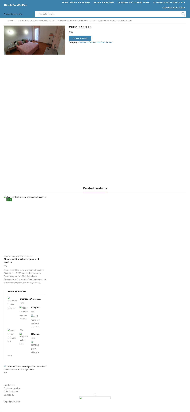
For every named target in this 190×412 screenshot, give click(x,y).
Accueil (11, 20)
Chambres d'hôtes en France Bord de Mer (36, 20)
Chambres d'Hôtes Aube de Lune (30, 299)
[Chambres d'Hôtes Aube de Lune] (12, 304)
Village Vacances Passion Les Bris (36, 307)
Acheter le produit (80, 38)
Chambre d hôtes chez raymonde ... (19, 369)
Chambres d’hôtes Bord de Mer (133, 3)
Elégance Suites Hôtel (36, 334)
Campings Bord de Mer (173, 8)
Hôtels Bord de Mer (104, 3)
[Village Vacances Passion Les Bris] (24, 312)
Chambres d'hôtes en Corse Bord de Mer (76, 20)
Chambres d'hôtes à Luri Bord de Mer (115, 20)
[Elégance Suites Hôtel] (24, 339)
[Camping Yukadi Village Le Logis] (35, 347)
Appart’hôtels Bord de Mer (76, 3)
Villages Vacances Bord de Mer (169, 3)
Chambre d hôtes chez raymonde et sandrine (21, 260)
